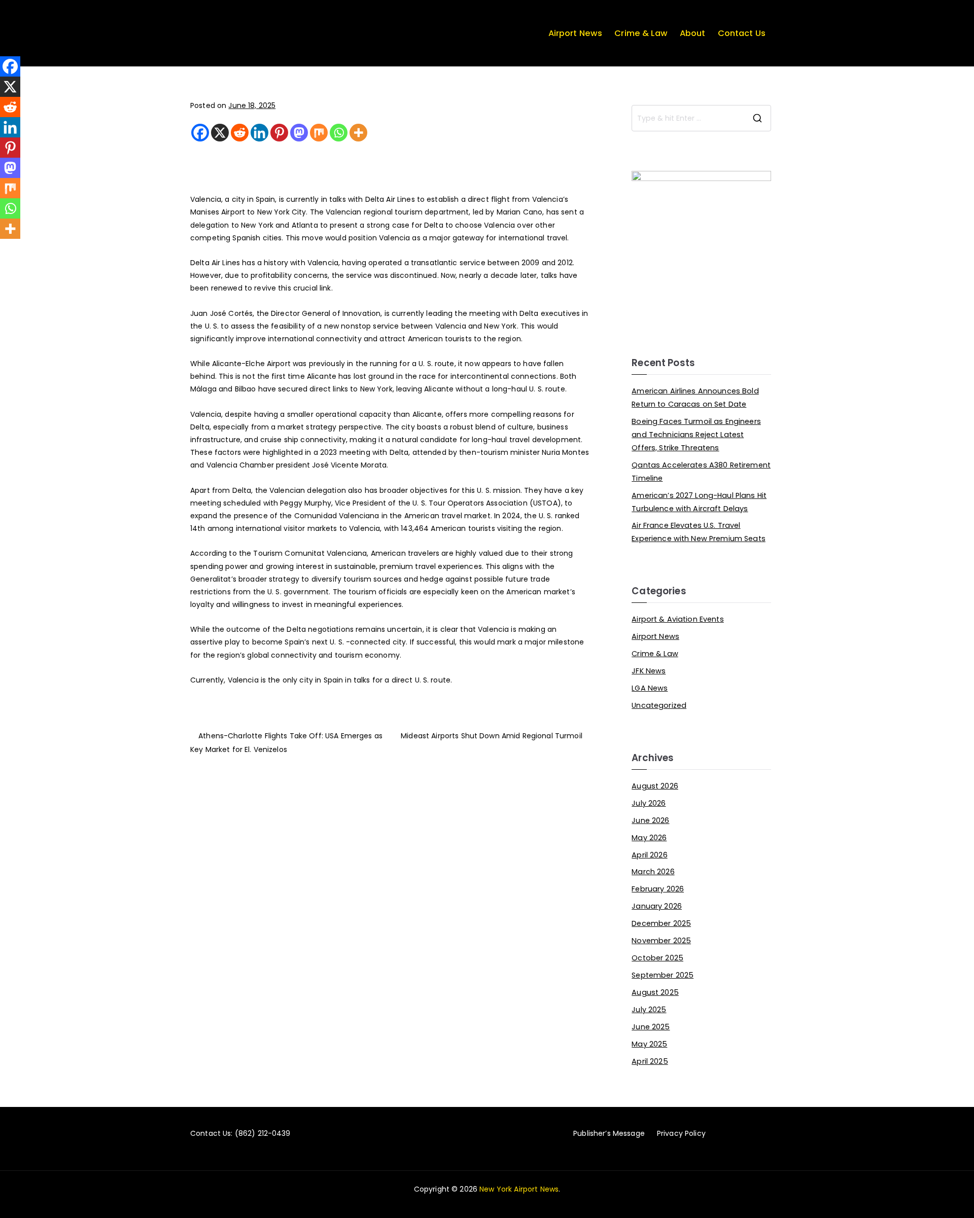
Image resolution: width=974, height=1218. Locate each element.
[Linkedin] (259, 132)
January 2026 (657, 906)
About (693, 33)
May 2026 (649, 838)
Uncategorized (659, 705)
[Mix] (319, 132)
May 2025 (649, 1044)
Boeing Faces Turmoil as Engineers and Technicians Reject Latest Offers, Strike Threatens (696, 434)
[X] (220, 132)
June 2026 (650, 820)
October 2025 (657, 958)
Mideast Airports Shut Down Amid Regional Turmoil (491, 736)
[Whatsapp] (338, 132)
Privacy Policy (681, 1133)
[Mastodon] (299, 132)
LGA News (650, 688)
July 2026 (649, 803)
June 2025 (651, 1027)
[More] (358, 132)
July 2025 (649, 1010)
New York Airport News (519, 1189)
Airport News (575, 33)
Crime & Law (641, 33)
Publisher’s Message (609, 1133)
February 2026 (658, 889)
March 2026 (653, 872)
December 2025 (661, 923)
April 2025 (650, 1061)
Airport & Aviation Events (678, 619)
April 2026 (649, 855)
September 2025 (662, 975)
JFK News (649, 671)
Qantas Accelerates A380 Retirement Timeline (701, 471)
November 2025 (661, 941)
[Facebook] (200, 132)
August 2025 (655, 992)
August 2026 (655, 786)
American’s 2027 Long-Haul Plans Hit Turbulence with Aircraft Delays (699, 502)
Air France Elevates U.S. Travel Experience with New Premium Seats (699, 532)
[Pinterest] (279, 132)
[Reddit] (240, 132)
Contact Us (742, 33)
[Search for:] (701, 118)
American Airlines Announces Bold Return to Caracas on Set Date (695, 397)
